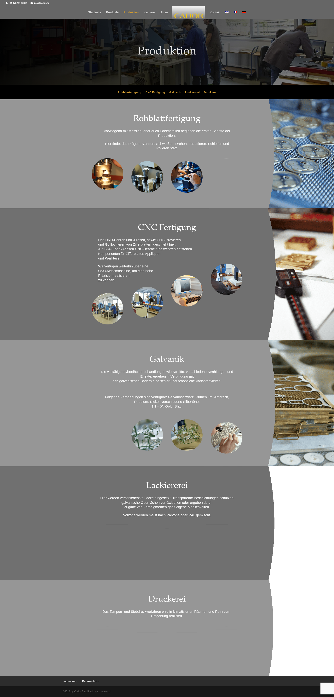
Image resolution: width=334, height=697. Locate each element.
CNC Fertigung (155, 92)
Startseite (94, 12)
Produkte (112, 12)
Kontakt (215, 12)
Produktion (131, 12)
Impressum (70, 681)
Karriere (149, 12)
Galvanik (175, 92)
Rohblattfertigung (129, 92)
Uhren (164, 12)
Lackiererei (192, 92)
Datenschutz (90, 681)
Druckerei (210, 92)
